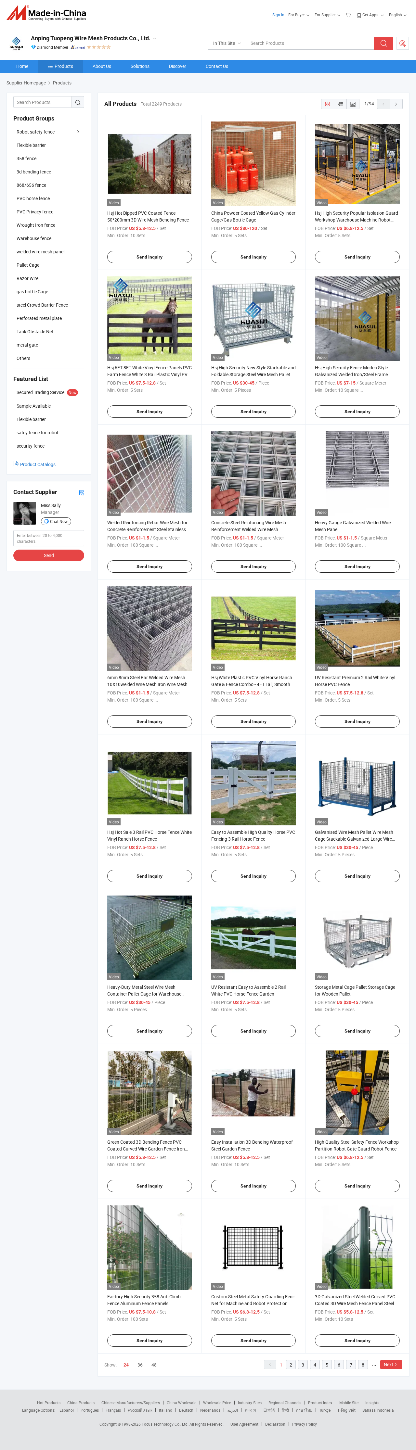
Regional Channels (284, 1402)
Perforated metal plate (39, 318)
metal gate (27, 345)
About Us (102, 66)
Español (66, 1410)
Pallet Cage (28, 265)
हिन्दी (285, 1410)
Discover (177, 66)
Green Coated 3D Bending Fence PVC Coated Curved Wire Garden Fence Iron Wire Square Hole (146, 1149)
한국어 (250, 1410)
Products (64, 66)
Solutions (140, 66)
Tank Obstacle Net (35, 331)
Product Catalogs (38, 464)
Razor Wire (27, 278)
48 (154, 1365)
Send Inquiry (149, 257)
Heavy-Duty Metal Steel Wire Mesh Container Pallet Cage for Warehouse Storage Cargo (144, 994)
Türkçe (325, 1410)
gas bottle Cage (32, 291)
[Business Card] (81, 492)
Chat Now (59, 521)
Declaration (275, 1424)
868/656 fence (31, 185)
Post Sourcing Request (402, 43)
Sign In (278, 14)
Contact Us (217, 66)
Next (388, 1364)
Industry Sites (250, 1402)
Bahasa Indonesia (378, 1410)
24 (126, 1364)
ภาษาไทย (304, 1410)
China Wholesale (181, 1402)
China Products (81, 1402)
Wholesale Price (217, 1402)
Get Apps (370, 14)
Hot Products (48, 1402)
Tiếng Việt (346, 1410)
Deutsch (186, 1410)
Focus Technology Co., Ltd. (165, 1424)
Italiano (165, 1410)
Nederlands (210, 1410)
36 (140, 1365)
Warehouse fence (34, 238)
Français (113, 1410)
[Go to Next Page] (396, 104)
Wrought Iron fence (36, 225)
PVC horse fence (33, 198)
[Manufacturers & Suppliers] (48, 12)
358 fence (26, 158)
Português (90, 1410)
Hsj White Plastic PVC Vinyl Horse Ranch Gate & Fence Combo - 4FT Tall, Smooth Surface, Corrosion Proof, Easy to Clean (251, 684)
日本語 (269, 1410)
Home (22, 66)
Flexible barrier (31, 145)
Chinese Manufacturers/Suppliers (130, 1402)
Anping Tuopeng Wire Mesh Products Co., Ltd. (90, 38)
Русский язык (140, 1410)
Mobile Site (348, 1402)
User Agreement (244, 1424)
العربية (232, 1410)
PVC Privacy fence (35, 212)
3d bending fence (34, 172)
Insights (372, 1402)
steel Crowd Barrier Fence (42, 305)
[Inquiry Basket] (348, 14)
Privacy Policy (304, 1424)
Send (49, 555)
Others (23, 358)
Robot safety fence (36, 132)
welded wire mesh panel (40, 251)
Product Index (320, 1402)
